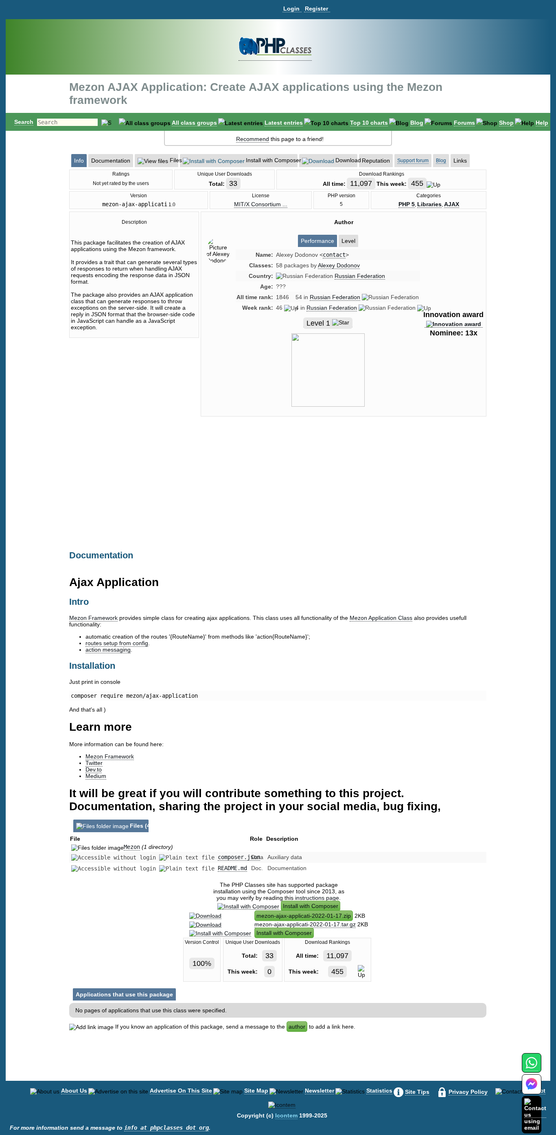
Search (23, 122)
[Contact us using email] (535, 1114)
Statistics (379, 1090)
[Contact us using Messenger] (531, 1089)
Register (316, 8)
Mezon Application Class (381, 618)
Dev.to (93, 769)
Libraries (429, 204)
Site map (256, 1090)
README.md (232, 868)
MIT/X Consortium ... (260, 204)
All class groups (194, 122)
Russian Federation (360, 276)
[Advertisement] (343, 492)
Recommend (252, 139)
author (297, 1026)
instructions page (317, 898)
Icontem (286, 1115)
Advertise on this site (181, 1090)
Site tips (417, 1092)
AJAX (451, 204)
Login (291, 8)
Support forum (413, 160)
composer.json (239, 857)
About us (74, 1090)
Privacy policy (468, 1092)
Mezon (132, 847)
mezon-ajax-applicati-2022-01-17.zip (303, 915)
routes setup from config (116, 643)
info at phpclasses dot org (166, 1127)
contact (334, 254)
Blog (416, 122)
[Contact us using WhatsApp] (531, 1067)
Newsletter (319, 1090)
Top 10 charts (369, 122)
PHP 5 (406, 204)
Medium (95, 776)
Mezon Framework (93, 618)
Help (542, 122)
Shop (506, 122)
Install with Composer (310, 906)
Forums (464, 122)
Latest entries (284, 122)
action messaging (108, 649)
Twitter (94, 763)
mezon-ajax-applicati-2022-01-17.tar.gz (305, 924)
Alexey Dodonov (339, 265)
